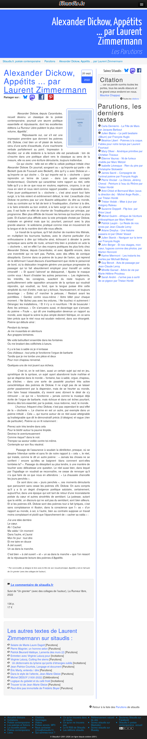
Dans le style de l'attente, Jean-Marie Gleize (36, 673)
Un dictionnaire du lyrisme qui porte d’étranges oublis (41, 663)
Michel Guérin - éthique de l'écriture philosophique (120, 217)
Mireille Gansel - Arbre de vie (118, 271)
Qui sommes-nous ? (45, 732)
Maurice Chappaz (110, 95)
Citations (39, 717)
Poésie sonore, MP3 (45, 725)
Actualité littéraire (16, 717)
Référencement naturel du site (102, 719)
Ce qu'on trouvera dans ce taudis (75, 719)
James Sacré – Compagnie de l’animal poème (118, 174)
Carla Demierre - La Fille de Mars (118, 127)
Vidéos (38, 722)
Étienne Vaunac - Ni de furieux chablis (117, 160)
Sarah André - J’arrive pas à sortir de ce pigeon (119, 278)
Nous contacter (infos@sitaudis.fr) (44, 729)
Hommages (40, 720)
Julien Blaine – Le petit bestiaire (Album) (117, 135)
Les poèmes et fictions (18, 725)
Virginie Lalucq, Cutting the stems (30, 659)
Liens (10, 732)
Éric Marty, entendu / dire (25, 670)
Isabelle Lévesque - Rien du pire (120, 167)
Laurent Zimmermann (45, 89)
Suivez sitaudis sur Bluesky (100, 729)
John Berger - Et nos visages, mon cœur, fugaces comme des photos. (120, 248)
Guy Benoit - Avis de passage (118, 264)
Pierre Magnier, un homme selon (29, 648)
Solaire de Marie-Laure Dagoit (28, 645)
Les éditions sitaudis (73, 730)
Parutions (121, 707)
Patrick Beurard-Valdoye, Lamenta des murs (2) (38, 652)
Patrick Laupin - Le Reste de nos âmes (118, 224)
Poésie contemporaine (18, 722)
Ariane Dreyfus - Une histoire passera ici (116, 232)
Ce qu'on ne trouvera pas (73, 724)
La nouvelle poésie (16, 727)
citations (135, 98)
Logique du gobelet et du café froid (30, 681)
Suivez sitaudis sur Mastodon (100, 724)
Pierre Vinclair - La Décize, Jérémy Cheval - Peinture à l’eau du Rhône (120, 183)
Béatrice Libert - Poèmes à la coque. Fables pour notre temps (120, 144)
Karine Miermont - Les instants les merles (119, 257)
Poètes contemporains (18, 730)
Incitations (12, 720)
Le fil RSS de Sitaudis (74, 727)
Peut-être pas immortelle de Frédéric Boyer (35, 688)
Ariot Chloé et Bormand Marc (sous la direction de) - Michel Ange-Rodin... (119, 194)
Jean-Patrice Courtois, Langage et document (36, 666)
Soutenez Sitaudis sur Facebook (130, 719)
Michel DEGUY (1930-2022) (26, 677)
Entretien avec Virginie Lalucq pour (31, 656)
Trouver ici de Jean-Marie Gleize (29, 684)
